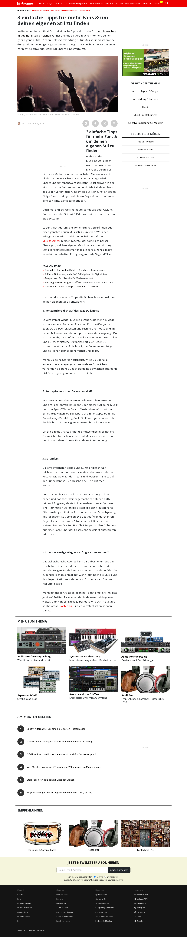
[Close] (144, 437)
